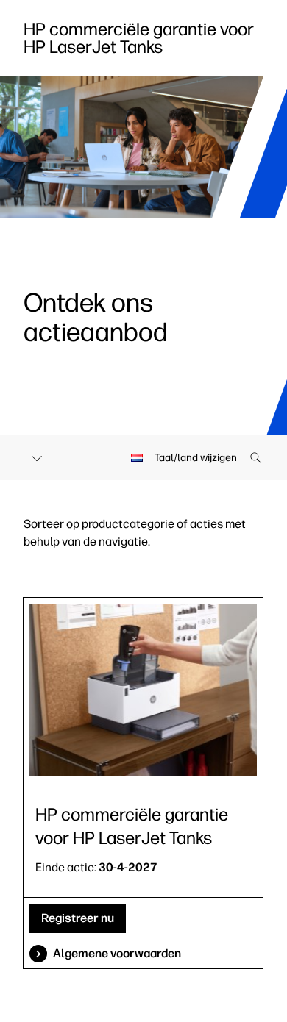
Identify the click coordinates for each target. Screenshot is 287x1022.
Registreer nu (77, 918)
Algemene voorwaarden (117, 953)
